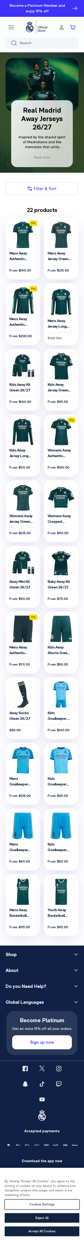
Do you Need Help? (26, 986)
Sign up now (42, 1042)
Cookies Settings (42, 1204)
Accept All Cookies (41, 1231)
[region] (42, 1204)
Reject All (42, 1218)
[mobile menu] (11, 27)
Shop (11, 954)
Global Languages (25, 1002)
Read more (42, 157)
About (12, 970)
